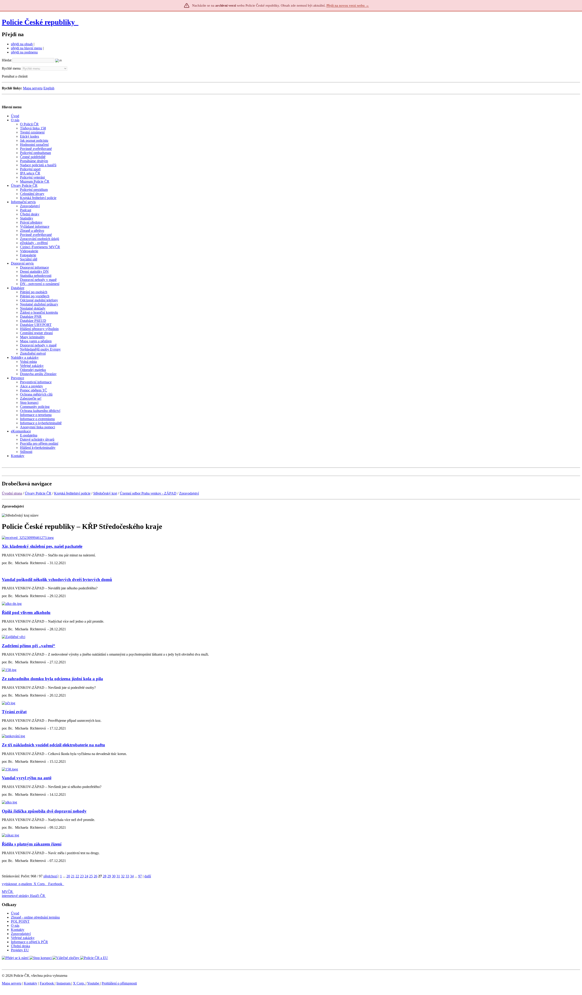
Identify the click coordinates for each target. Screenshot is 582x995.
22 (77, 876)
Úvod (15, 913)
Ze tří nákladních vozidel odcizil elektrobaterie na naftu (53, 744)
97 (140, 876)
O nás (15, 925)
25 (91, 876)
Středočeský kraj (105, 493)
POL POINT (20, 921)
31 (118, 876)
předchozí (50, 876)
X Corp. (40, 884)
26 (95, 876)
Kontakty (17, 930)
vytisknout (9, 884)
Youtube (93, 983)
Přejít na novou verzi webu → (347, 5)
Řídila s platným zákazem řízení (31, 844)
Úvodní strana (12, 493)
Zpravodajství (189, 493)
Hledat (6, 60)
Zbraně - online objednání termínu (35, 917)
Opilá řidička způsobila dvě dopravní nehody (44, 811)
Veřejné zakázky (23, 938)
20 (68, 876)
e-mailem (25, 884)
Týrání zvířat (14, 711)
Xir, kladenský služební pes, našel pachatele (42, 546)
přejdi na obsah (22, 44)
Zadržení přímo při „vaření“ (28, 645)
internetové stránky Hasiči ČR (23, 896)
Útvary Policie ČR (38, 493)
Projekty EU (20, 950)
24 (86, 876)
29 (109, 876)
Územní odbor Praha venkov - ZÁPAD (148, 493)
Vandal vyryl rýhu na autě (26, 777)
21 (73, 876)
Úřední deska (20, 946)
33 (127, 876)
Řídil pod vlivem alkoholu (26, 612)
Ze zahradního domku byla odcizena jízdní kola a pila (52, 678)
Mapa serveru (33, 88)
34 (132, 876)
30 (113, 876)
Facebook (55, 884)
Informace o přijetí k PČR (29, 942)
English (48, 88)
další (147, 876)
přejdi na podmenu (24, 52)
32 (123, 876)
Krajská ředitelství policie (72, 493)
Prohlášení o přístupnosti (119, 983)
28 (104, 876)
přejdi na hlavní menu (26, 48)
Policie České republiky (38, 22)
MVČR (7, 892)
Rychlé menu (11, 68)
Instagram (63, 983)
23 (82, 876)
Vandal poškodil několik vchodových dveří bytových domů (57, 579)
